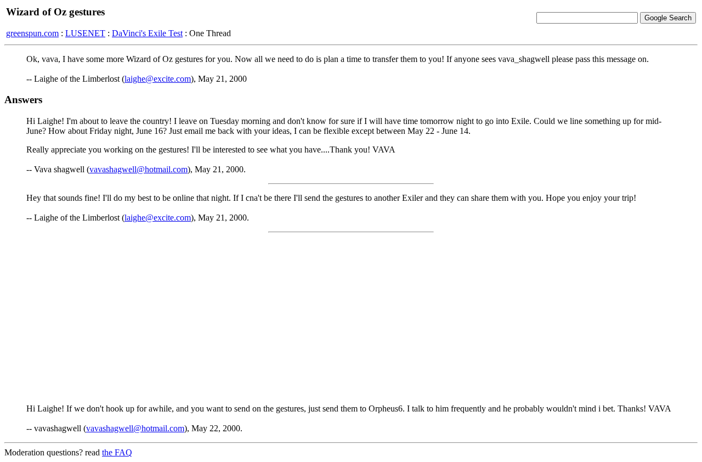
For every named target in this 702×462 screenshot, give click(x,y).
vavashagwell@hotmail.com (138, 169)
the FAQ (117, 452)
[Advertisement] (351, 318)
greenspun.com (32, 33)
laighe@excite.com (157, 78)
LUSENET (85, 33)
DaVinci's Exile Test (147, 33)
